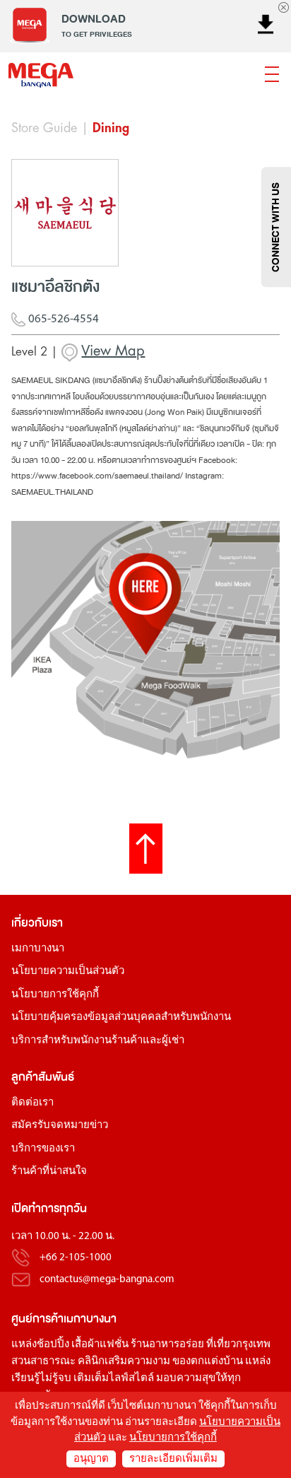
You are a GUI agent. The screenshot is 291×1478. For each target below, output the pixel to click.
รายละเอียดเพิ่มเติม (173, 1459)
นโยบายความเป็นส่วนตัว (67, 971)
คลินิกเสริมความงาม (124, 1361)
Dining (111, 128)
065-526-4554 (62, 319)
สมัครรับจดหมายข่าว (59, 1125)
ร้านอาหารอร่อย (167, 1344)
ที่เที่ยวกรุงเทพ (238, 1344)
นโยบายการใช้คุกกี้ (55, 995)
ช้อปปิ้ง (53, 1344)
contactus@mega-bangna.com (107, 1279)
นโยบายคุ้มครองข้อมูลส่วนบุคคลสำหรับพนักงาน (121, 1017)
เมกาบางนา (37, 949)
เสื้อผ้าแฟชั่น (100, 1344)
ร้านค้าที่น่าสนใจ (49, 1171)
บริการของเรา (43, 1149)
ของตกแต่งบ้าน (207, 1361)
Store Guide (44, 128)
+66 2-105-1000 (76, 1258)
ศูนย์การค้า (37, 1318)
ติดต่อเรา (32, 1103)
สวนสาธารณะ (43, 1361)
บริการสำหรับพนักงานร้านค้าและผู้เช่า (97, 1041)
